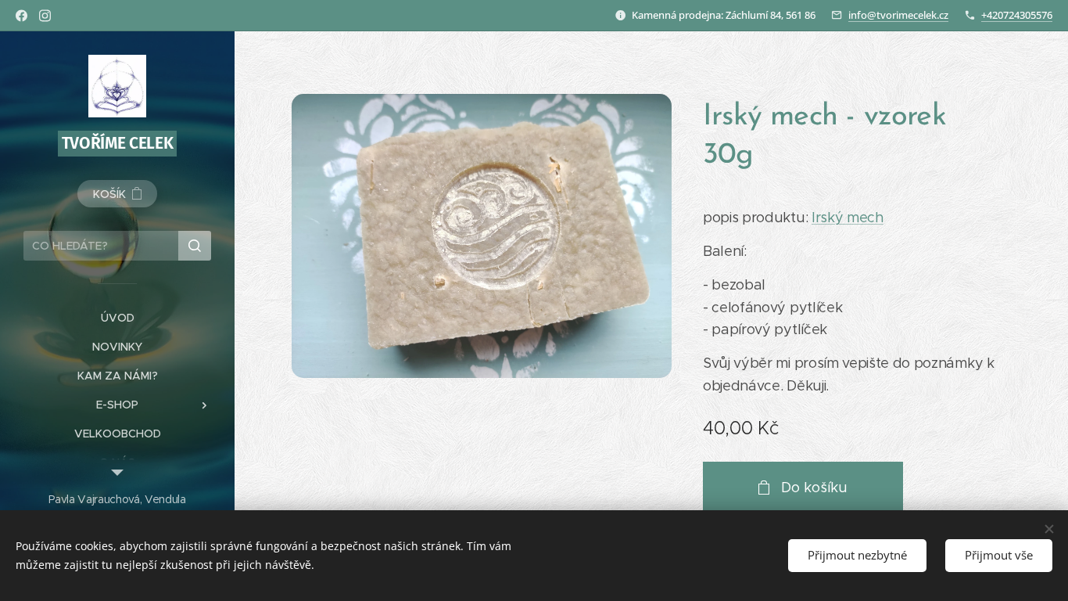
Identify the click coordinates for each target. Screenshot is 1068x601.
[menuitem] (117, 318)
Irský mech (847, 217)
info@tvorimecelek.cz (898, 15)
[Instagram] (45, 15)
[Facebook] (21, 15)
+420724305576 (1016, 15)
